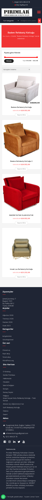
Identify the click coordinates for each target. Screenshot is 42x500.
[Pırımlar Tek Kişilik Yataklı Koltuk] (17, 16)
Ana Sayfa (6, 36)
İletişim (5, 389)
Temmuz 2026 (8, 319)
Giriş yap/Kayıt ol (22, 5)
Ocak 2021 (7, 326)
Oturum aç (6, 350)
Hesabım (6, 382)
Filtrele (9, 61)
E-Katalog (6, 372)
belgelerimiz (7, 336)
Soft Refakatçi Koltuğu (11, 407)
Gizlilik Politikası (9, 375)
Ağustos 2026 (8, 315)
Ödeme (5, 411)
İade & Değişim (8, 385)
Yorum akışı (7, 357)
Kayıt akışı (6, 354)
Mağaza (6, 396)
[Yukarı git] (38, 496)
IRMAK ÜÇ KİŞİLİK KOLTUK (13, 404)
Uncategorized (8, 340)
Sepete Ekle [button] (21, 115)
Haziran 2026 (8, 322)
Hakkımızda (7, 378)
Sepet (5, 414)
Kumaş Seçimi (8, 392)
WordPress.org (8, 360)
